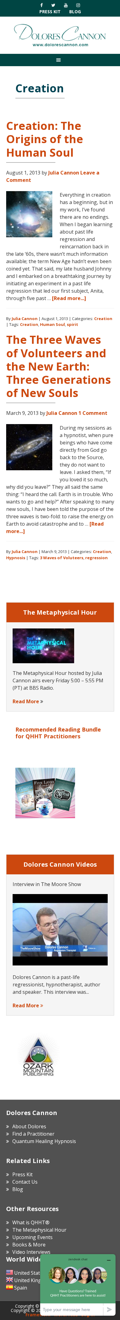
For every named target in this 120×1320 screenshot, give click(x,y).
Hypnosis (15, 557)
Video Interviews (31, 1252)
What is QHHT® (31, 1222)
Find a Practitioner (33, 1133)
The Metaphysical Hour (39, 1229)
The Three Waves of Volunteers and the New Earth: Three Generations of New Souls (58, 366)
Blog (75, 11)
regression (96, 557)
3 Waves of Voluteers (61, 557)
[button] (60, 60)
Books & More (29, 1244)
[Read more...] (69, 298)
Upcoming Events (32, 1237)
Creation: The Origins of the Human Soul (44, 139)
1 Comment (92, 413)
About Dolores (29, 1126)
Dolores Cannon (60, 35)
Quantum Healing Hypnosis (44, 1141)
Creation (103, 318)
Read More (26, 701)
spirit (72, 324)
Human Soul (52, 324)
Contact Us (25, 1181)
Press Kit (50, 11)
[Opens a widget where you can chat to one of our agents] (78, 1285)
